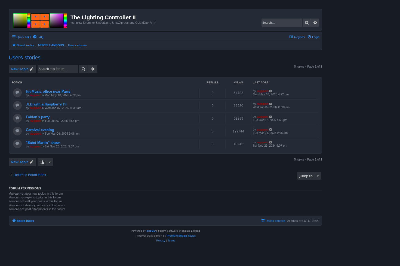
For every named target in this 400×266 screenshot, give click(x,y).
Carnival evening (40, 130)
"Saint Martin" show (43, 143)
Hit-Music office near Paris (48, 91)
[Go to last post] (271, 91)
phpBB (151, 230)
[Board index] (40, 19)
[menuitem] (38, 37)
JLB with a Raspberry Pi (46, 104)
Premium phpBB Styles (181, 235)
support (35, 95)
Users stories (25, 58)
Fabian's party (38, 117)
